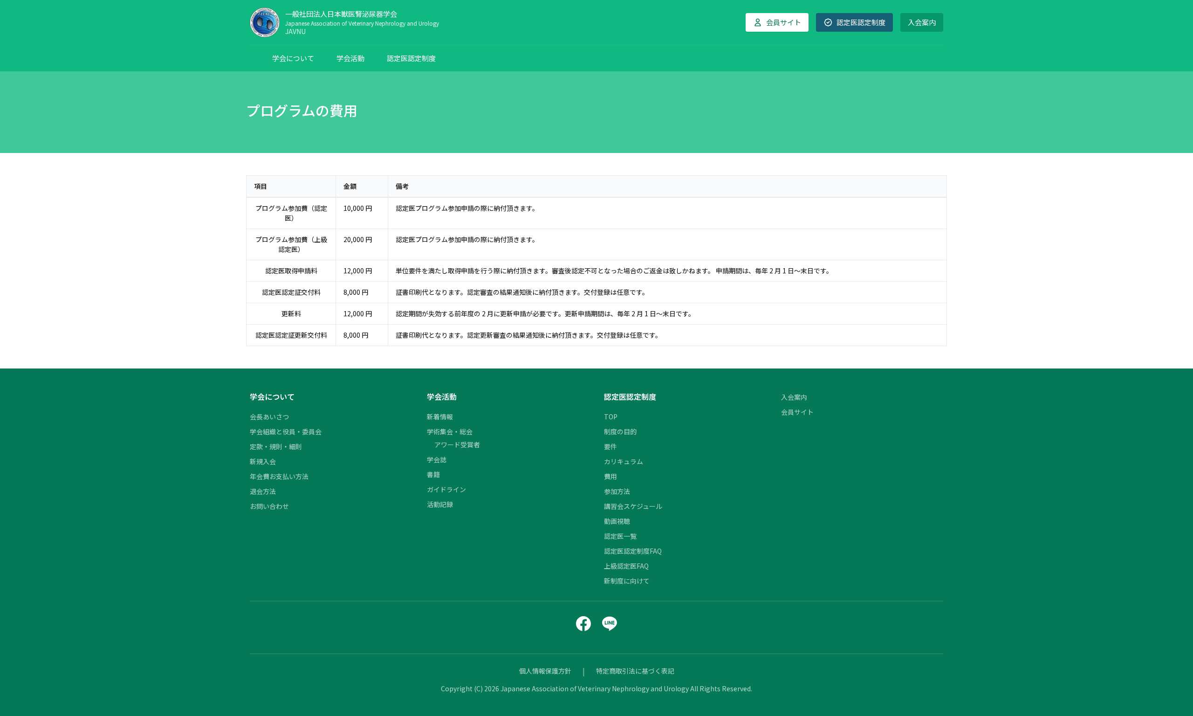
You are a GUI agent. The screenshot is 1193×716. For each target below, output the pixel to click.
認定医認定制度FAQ (633, 551)
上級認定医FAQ (626, 565)
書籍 (433, 474)
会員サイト (797, 412)
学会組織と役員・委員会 (286, 431)
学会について (293, 58)
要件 (610, 446)
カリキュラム (623, 461)
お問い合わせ (269, 506)
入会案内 (922, 22)
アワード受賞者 (457, 444)
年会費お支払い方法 (279, 476)
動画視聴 (617, 521)
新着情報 (440, 416)
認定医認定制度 (411, 58)
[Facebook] (583, 623)
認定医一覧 (620, 536)
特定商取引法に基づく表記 (635, 670)
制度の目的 (620, 431)
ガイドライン (446, 489)
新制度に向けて (627, 580)
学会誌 (436, 459)
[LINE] (609, 623)
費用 (610, 476)
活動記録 (440, 504)
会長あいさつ (269, 416)
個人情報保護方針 (545, 670)
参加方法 (617, 491)
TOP (610, 416)
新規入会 (263, 461)
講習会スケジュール (633, 506)
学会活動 (350, 58)
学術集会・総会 (450, 431)
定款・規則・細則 (276, 446)
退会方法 (263, 491)
